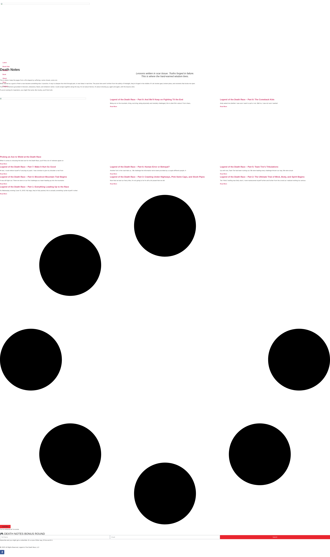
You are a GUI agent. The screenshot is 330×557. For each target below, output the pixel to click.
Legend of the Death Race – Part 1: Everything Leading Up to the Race (34, 187)
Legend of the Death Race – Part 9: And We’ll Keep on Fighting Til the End (146, 99)
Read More (3, 164)
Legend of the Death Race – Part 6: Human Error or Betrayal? (140, 167)
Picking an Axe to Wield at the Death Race (20, 157)
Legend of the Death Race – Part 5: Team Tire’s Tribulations (249, 167)
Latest (5, 62)
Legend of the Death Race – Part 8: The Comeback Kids (247, 99)
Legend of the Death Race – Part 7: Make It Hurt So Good (28, 167)
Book (4, 74)
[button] (5, 526)
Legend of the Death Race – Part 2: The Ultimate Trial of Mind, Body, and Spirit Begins (262, 177)
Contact (5, 86)
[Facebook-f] (2, 552)
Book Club (6, 66)
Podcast (5, 70)
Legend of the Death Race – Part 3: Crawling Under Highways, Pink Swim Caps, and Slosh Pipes (157, 177)
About (5, 78)
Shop (4, 82)
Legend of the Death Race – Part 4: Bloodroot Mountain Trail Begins (33, 177)
